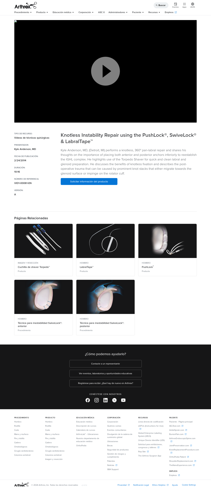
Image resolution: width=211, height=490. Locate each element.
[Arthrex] (25, 5)
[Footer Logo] (21, 484)
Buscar (161, 5)
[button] (89, 181)
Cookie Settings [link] (189, 484)
